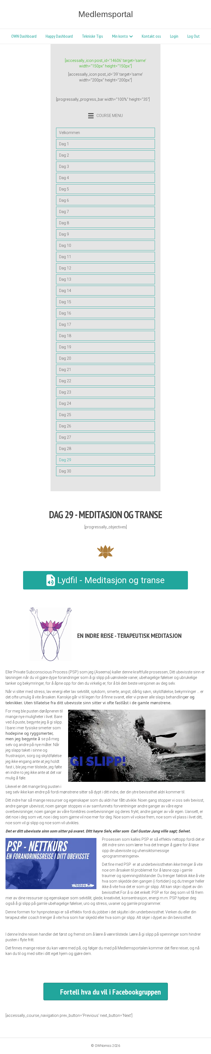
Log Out (193, 36)
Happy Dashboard (59, 36)
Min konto (120, 36)
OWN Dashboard (24, 36)
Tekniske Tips (92, 36)
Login (174, 36)
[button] (105, 991)
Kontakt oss (151, 36)
